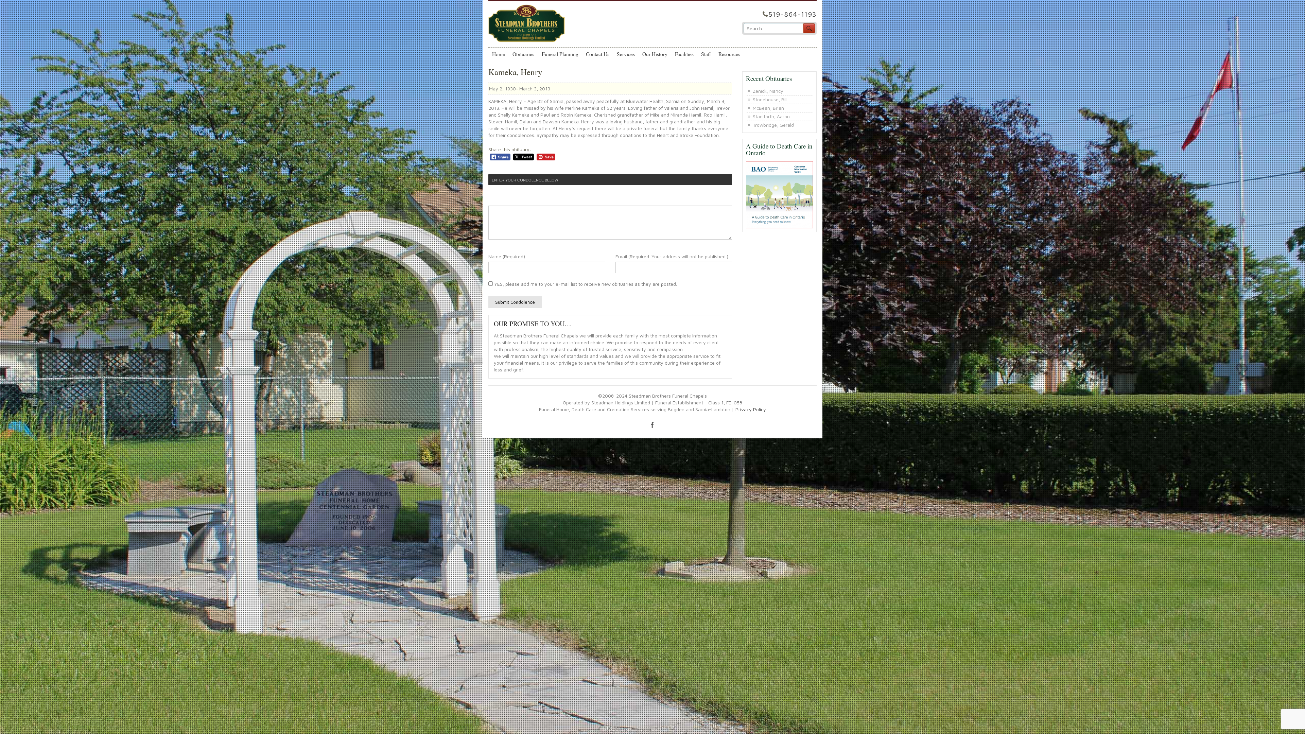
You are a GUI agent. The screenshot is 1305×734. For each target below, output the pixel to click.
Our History (654, 54)
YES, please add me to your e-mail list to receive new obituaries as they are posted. (585, 284)
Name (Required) (506, 256)
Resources (729, 54)
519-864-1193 (792, 14)
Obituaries (523, 54)
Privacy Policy (750, 409)
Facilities (684, 54)
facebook (652, 425)
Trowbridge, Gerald (773, 125)
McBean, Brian (768, 108)
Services (626, 54)
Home (498, 54)
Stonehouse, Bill (770, 99)
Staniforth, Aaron (771, 116)
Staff (706, 54)
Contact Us (597, 54)
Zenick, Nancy (768, 91)
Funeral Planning (560, 54)
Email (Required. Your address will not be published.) (671, 256)
